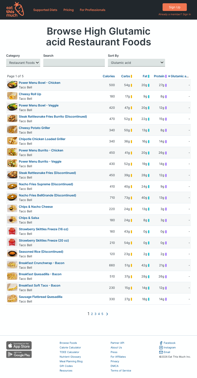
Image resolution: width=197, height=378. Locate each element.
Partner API (117, 342)
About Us (116, 347)
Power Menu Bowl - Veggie (38, 105)
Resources (66, 370)
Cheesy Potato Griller (34, 128)
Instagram (170, 347)
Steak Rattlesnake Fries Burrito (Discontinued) (53, 116)
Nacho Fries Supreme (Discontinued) (46, 184)
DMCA (115, 365)
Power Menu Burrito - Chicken (41, 150)
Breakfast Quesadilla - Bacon (40, 274)
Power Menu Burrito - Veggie (40, 161)
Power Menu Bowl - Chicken (39, 83)
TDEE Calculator (69, 352)
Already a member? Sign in (175, 14)
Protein (159, 76)
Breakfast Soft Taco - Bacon (39, 285)
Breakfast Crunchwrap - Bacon (41, 263)
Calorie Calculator (70, 347)
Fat (145, 76)
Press (114, 352)
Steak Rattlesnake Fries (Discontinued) (47, 173)
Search (48, 55)
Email (167, 352)
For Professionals (92, 10)
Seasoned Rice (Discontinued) (41, 251)
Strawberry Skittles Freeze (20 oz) (44, 240)
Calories (109, 76)
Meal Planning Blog (71, 361)
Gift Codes (66, 365)
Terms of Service (121, 370)
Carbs (126, 76)
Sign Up (174, 7)
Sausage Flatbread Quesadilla (40, 297)
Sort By (113, 55)
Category (13, 55)
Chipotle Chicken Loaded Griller (42, 139)
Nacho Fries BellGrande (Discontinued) (47, 195)
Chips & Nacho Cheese (36, 207)
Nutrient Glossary (70, 356)
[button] (23, 63)
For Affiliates (118, 356)
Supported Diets (45, 10)
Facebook (169, 342)
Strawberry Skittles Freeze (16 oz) (43, 229)
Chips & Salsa (29, 218)
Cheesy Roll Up (30, 94)
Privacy (115, 361)
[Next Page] (107, 314)
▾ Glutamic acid (179, 76)
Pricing (68, 10)
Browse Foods (68, 342)
